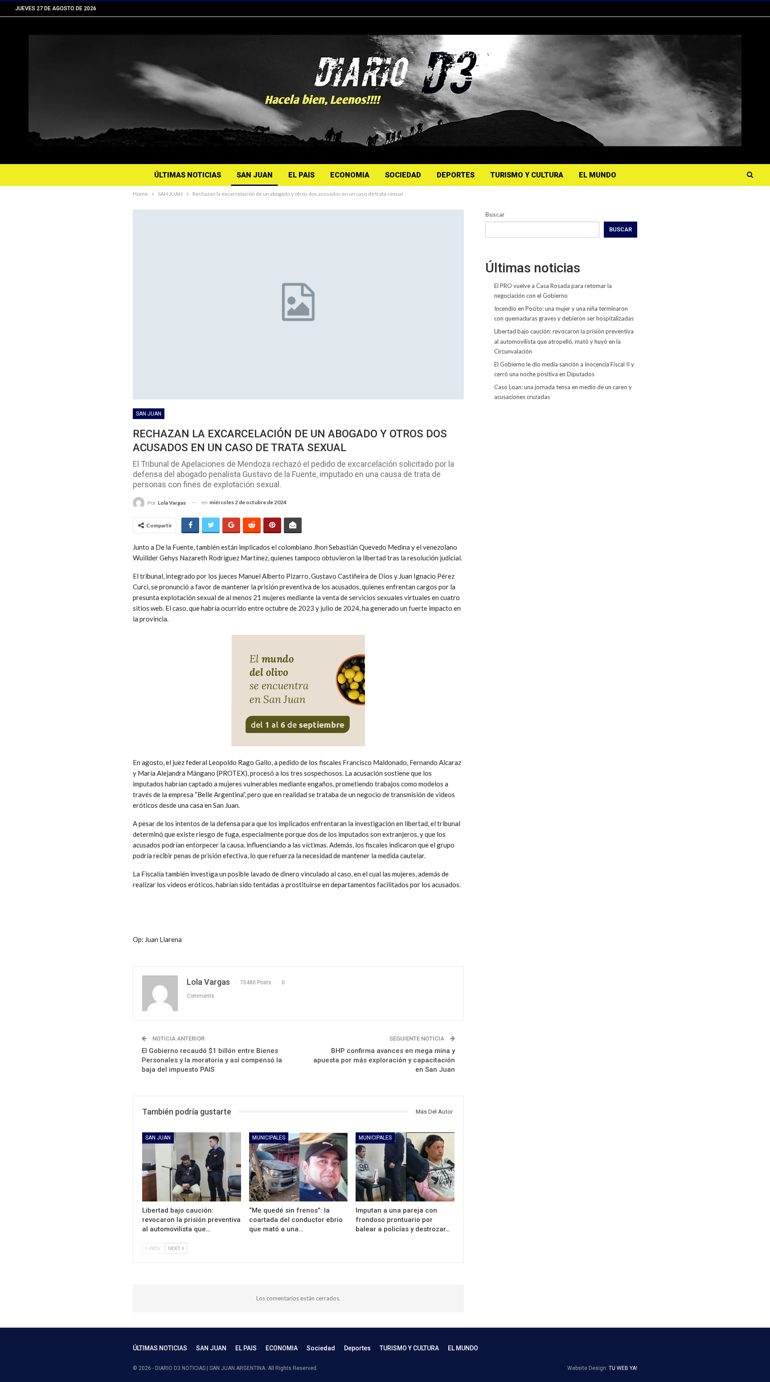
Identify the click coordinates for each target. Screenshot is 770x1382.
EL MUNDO (597, 175)
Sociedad (403, 175)
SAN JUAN (255, 175)
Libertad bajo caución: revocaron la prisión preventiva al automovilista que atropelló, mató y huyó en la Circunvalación (564, 341)
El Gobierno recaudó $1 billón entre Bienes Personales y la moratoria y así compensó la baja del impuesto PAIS (212, 1060)
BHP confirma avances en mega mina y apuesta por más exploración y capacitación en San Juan (384, 1060)
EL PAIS (301, 175)
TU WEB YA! (623, 1368)
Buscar (495, 214)
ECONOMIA (349, 175)
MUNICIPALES (268, 1138)
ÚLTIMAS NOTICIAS (187, 175)
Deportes (456, 175)
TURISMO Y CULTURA (526, 175)
